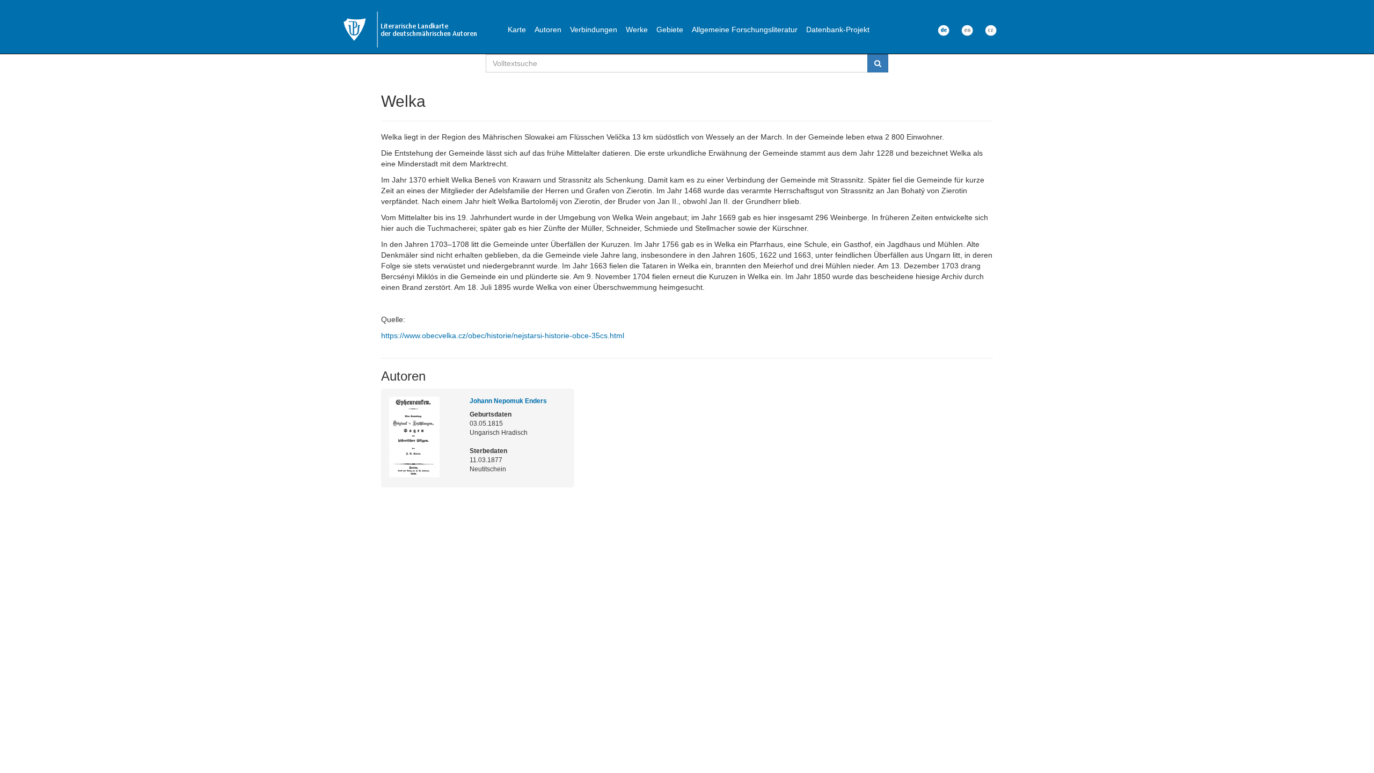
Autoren (548, 29)
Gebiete (669, 29)
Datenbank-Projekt (837, 29)
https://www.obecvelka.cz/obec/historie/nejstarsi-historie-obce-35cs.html (502, 335)
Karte (517, 29)
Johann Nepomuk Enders (508, 401)
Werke (637, 29)
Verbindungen (593, 29)
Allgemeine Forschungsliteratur (745, 29)
